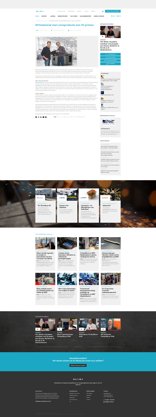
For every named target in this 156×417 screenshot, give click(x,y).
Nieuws (44, 16)
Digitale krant (111, 57)
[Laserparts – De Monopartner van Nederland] (62, 198)
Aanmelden (89, 393)
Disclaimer (67, 414)
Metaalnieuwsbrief (111, 60)
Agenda (52, 16)
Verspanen (104, 157)
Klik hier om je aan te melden (78, 365)
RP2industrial (80, 117)
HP (61, 117)
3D (70, 401)
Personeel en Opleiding (107, 150)
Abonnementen (61, 11)
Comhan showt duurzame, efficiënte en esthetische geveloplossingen (66, 256)
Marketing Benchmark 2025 (107, 94)
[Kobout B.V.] (83, 198)
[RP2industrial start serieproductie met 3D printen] (57, 65)
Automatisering (105, 144)
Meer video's (78, 346)
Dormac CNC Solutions (42, 206)
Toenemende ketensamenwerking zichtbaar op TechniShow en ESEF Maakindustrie (87, 292)
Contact (93, 11)
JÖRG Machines (108, 206)
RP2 (74, 117)
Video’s (86, 11)
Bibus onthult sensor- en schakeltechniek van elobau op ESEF (45, 290)
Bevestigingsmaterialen (87, 203)
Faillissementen (85, 16)
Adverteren (71, 11)
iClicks (56, 413)
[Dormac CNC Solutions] (40, 198)
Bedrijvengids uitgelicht (107, 115)
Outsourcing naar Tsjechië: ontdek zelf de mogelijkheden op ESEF (110, 255)
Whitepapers (104, 73)
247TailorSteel (105, 128)
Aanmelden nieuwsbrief (112, 11)
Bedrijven (89, 395)
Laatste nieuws (104, 140)
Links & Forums (99, 16)
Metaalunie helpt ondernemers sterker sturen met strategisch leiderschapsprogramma (110, 153)
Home (37, 16)
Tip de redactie (111, 54)
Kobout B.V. (85, 206)
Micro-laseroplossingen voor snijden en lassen (67, 290)
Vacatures (73, 16)
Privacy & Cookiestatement (58, 414)
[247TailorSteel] (108, 127)
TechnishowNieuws (63, 251)
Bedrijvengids (62, 16)
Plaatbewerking (63, 203)
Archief (79, 11)
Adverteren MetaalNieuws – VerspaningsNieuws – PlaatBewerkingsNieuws (107, 88)
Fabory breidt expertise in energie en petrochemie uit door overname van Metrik (45, 256)
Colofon (49, 414)
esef (58, 117)
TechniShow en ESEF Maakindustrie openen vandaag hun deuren (88, 255)
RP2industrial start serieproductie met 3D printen (64, 25)
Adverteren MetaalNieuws (40, 414)
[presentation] (118, 185)
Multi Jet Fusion (68, 117)
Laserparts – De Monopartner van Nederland (65, 207)
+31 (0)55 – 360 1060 (109, 399)
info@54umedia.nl (109, 401)
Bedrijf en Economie (106, 163)
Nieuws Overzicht (44, 20)
